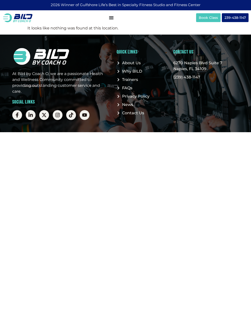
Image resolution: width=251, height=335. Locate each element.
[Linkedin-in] (31, 115)
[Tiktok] (71, 115)
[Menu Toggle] (111, 17)
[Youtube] (84, 115)
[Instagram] (58, 115)
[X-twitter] (44, 115)
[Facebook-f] (17, 115)
